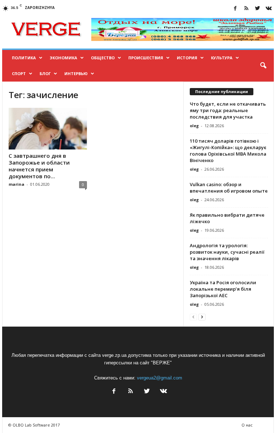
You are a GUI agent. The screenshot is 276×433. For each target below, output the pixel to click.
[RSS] (246, 9)
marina (16, 184)
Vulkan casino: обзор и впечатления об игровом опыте (229, 187)
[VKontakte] (268, 9)
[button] (263, 66)
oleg (194, 125)
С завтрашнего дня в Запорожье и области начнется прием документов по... (39, 166)
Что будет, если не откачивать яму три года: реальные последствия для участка (228, 110)
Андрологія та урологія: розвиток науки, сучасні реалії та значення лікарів (227, 252)
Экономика (63, 57)
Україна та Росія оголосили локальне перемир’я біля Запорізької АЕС (223, 289)
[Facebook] (235, 9)
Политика (24, 57)
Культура (222, 57)
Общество (103, 57)
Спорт (19, 73)
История (187, 57)
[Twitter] (257, 9)
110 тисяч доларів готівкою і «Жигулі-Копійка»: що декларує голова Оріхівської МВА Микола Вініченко (228, 150)
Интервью (76, 73)
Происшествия (145, 57)
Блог (45, 73)
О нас (247, 425)
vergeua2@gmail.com (159, 378)
